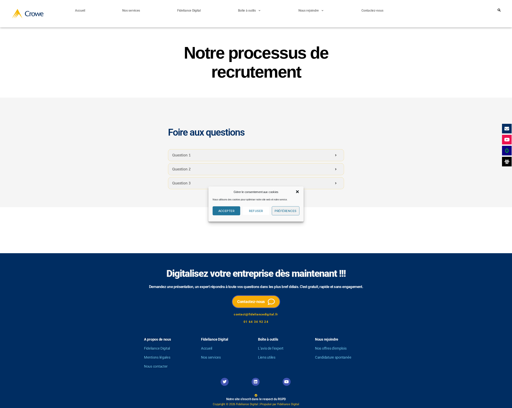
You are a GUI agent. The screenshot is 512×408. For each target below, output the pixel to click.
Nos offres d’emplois (331, 348)
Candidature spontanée (333, 357)
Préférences (286, 211)
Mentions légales (157, 357)
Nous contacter (156, 366)
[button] (297, 192)
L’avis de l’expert (270, 348)
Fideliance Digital (189, 10)
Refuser (256, 211)
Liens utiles (266, 357)
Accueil (80, 10)
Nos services (131, 10)
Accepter (226, 211)
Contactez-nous (372, 10)
